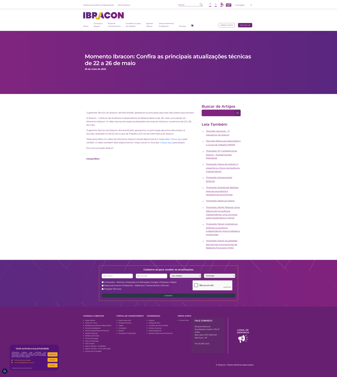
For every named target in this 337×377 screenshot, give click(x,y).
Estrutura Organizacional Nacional (97, 331)
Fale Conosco (90, 343)
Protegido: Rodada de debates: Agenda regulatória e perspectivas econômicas (222, 191)
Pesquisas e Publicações (127, 333)
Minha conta (227, 25)
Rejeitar (52, 360)
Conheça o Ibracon (98, 24)
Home (85, 26)
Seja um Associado (92, 341)
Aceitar (52, 365)
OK (237, 113)
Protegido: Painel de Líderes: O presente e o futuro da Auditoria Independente (223, 168)
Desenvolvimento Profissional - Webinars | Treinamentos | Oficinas (136, 285)
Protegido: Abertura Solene (220, 201)
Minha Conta (184, 320)
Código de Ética (154, 323)
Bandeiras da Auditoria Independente (98, 325)
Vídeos (121, 325)
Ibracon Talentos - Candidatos (95, 346)
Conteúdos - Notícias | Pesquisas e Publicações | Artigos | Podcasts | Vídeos (140, 282)
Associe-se (245, 25)
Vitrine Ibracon (124, 5)
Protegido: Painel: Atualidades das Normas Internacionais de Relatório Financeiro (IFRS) (221, 244)
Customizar (52, 354)
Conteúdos (122, 328)
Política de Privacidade (93, 351)
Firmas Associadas (91, 338)
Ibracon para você (125, 320)
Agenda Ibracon (149, 24)
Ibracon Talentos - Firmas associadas (98, 349)
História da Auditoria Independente (98, 5)
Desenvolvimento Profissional (166, 24)
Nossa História (90, 320)
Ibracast (121, 331)
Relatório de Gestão (92, 336)
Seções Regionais (91, 333)
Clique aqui (176, 139)
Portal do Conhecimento (114, 24)
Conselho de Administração (158, 325)
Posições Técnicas (112, 289)
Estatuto (152, 320)
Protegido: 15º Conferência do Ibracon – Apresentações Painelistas (221, 154)
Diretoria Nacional (155, 328)
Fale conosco (203, 320)
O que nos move (91, 323)
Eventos (182, 26)
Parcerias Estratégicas (92, 328)
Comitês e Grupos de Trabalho (133, 24)
